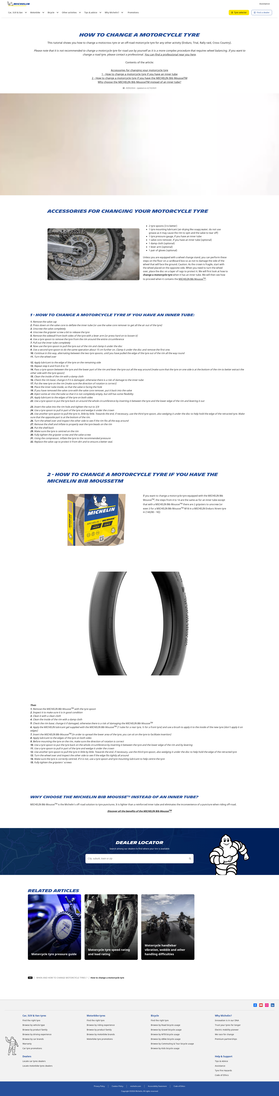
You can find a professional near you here (170, 54)
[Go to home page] (18, 3)
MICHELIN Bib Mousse (192, 279)
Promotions (133, 12)
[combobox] (139, 858)
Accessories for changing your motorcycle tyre (139, 70)
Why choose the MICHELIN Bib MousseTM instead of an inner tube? (139, 82)
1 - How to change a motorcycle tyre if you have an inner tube (140, 74)
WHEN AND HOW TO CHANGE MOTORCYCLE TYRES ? (61, 977)
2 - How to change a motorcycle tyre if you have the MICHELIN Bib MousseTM (139, 78)
